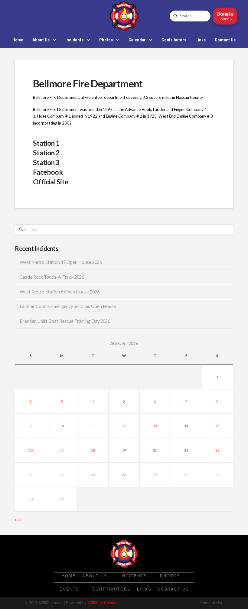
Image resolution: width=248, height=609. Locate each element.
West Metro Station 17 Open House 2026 (61, 262)
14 (186, 426)
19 (124, 450)
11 (93, 426)
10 (62, 426)
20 (155, 450)
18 (93, 450)
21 (186, 450)
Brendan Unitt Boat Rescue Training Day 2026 (65, 321)
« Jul (18, 519)
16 (30, 450)
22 (217, 450)
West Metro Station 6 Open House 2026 (60, 291)
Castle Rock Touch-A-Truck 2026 (52, 277)
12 (124, 426)
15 (217, 426)
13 (155, 426)
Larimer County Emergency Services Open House (68, 306)
